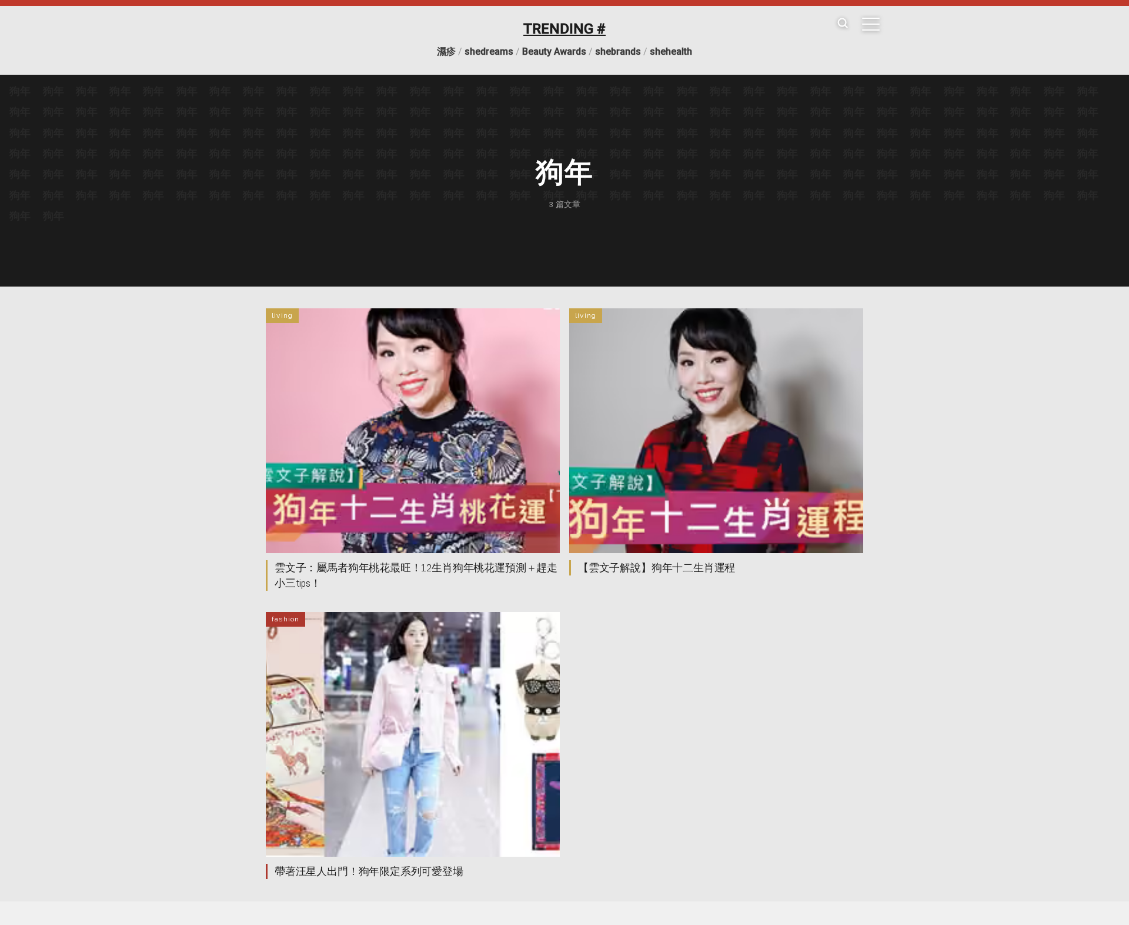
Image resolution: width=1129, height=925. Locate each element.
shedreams (489, 51)
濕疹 (446, 51)
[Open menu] (871, 24)
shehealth (671, 51)
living (282, 315)
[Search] (842, 24)
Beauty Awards (554, 51)
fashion (285, 619)
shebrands (618, 51)
